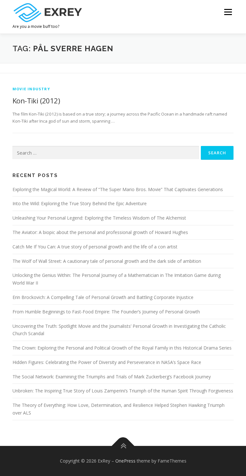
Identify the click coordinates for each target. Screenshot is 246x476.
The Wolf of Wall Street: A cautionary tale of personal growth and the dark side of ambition (106, 261)
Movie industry (31, 88)
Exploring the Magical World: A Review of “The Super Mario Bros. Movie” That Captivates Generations (117, 189)
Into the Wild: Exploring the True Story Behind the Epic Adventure (79, 203)
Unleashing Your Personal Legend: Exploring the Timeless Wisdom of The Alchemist (99, 218)
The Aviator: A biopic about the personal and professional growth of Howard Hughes (100, 232)
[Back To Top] (123, 446)
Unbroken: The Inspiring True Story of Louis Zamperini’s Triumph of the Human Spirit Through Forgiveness (122, 391)
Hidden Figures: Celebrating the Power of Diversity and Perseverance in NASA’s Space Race (106, 362)
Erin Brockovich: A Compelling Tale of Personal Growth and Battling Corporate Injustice (102, 297)
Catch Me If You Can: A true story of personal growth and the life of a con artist (94, 247)
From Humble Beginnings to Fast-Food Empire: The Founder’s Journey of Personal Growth (106, 312)
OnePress (125, 461)
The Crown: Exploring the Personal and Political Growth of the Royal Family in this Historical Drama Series (122, 348)
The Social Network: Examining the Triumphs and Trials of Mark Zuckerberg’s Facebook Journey (111, 377)
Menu (228, 12)
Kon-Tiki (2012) (36, 100)
